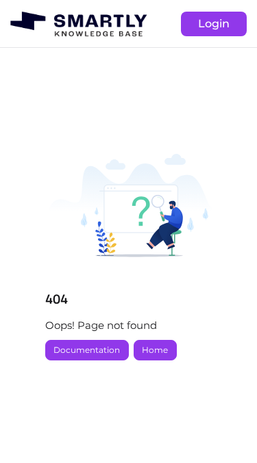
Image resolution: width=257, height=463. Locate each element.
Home (155, 350)
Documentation (86, 350)
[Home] (78, 24)
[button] (226, 428)
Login (214, 23)
